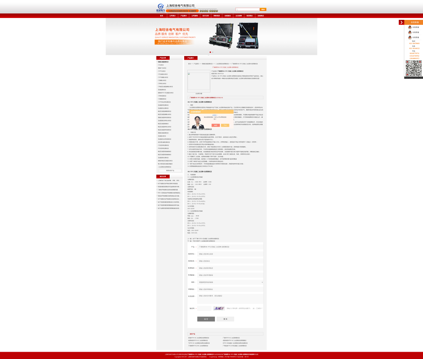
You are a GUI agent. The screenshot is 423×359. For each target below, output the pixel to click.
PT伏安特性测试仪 (163, 148)
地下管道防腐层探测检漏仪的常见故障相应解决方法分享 (174, 205)
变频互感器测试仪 (207, 64)
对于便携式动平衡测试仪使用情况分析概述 (170, 199)
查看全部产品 (170, 170)
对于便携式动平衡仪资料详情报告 (168, 183)
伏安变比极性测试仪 (164, 142)
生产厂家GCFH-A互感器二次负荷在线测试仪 (206, 238)
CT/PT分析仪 (161, 71)
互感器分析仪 (162, 136)
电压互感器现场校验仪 (164, 154)
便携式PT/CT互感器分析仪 (165, 93)
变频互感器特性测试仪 (164, 117)
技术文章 (206, 16)
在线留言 (228, 16)
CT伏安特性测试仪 (163, 145)
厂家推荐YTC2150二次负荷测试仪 (198, 346)
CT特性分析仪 (162, 83)
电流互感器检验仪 (163, 123)
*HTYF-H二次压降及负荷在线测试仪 (199, 343)
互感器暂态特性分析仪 (164, 120)
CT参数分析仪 (162, 80)
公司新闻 (195, 16)
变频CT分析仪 (162, 68)
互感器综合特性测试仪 (164, 139)
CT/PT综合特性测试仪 (164, 102)
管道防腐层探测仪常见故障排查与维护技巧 (170, 186)
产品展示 (184, 16)
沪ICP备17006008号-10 (231, 357)
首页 (161, 16)
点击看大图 (199, 93)
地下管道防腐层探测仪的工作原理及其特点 (170, 202)
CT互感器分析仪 (163, 74)
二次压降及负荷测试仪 (222, 64)
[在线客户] (401, 22)
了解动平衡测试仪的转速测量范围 (168, 190)
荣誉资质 (217, 16)
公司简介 (173, 16)
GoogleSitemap (213, 357)
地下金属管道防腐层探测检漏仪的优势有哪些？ (172, 208)
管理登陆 (221, 357)
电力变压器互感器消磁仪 (165, 164)
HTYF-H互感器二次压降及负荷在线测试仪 (235, 343)
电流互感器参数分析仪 (164, 114)
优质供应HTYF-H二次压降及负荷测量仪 (234, 340)
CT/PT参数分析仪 (163, 77)
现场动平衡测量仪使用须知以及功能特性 (170, 196)
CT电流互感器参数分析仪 (165, 86)
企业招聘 (239, 16)
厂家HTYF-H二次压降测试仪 (231, 338)
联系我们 (250, 16)
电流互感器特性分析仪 (164, 127)
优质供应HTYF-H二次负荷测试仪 (198, 340)
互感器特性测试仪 (163, 105)
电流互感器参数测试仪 (164, 111)
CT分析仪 (161, 65)
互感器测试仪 (162, 89)
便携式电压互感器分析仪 (165, 161)
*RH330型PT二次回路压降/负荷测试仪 (204, 241)
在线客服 (415, 27)
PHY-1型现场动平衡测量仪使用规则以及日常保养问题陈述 (175, 193)
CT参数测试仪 (162, 99)
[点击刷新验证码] (218, 308)
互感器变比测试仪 (163, 157)
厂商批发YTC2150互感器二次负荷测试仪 (235, 346)
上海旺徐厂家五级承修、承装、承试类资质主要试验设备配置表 (176, 180)
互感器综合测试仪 (163, 108)
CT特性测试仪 (162, 96)
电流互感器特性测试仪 (164, 130)
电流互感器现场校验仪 (164, 151)
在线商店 (261, 16)
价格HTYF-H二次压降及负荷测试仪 (198, 338)
